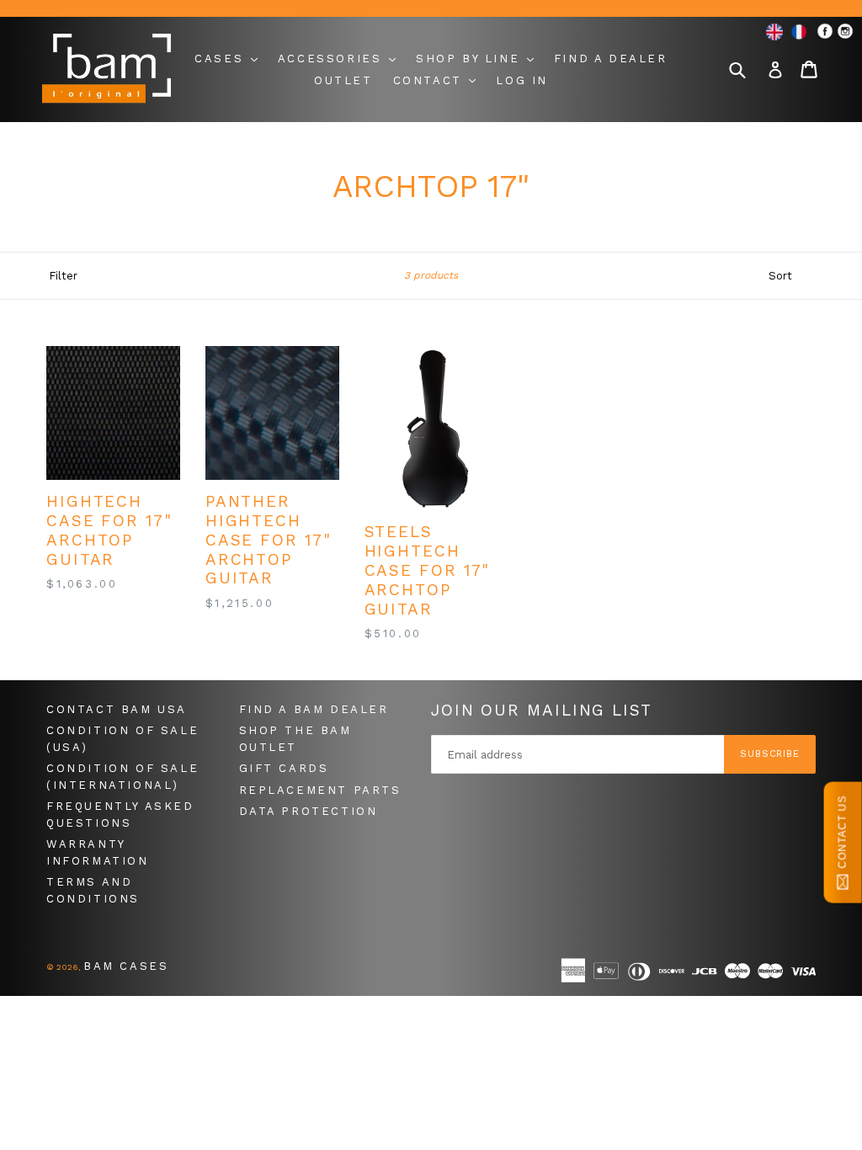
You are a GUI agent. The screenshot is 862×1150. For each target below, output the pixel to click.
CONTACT (430, 80)
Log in (522, 80)
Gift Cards (284, 768)
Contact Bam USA (116, 709)
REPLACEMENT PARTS (320, 790)
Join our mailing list (541, 710)
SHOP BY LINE (470, 58)
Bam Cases (125, 966)
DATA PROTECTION (308, 811)
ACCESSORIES (332, 58)
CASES (221, 58)
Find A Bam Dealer (314, 709)
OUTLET (343, 80)
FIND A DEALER (611, 58)
